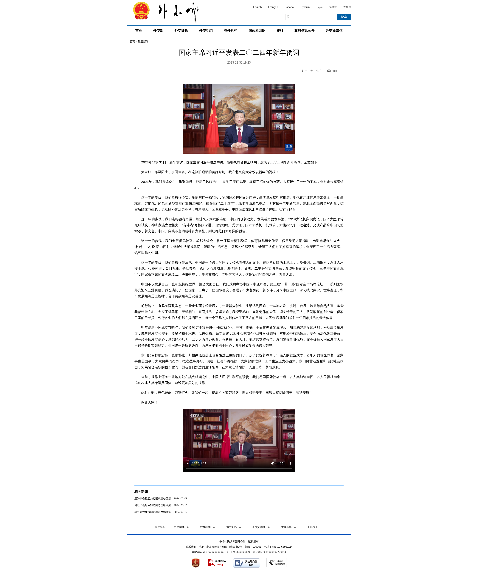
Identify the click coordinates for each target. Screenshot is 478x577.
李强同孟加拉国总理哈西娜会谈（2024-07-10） (162, 511)
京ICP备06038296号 (238, 551)
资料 (280, 30)
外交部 (158, 30)
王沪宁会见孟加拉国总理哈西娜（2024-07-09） (162, 498)
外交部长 (181, 30)
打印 (334, 70)
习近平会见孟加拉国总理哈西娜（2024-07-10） (162, 505)
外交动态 (206, 30)
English (257, 6)
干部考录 (312, 527)
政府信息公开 (304, 30)
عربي (320, 6)
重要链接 (286, 527)
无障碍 (333, 6)
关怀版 (347, 6)
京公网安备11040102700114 (269, 551)
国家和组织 (257, 30)
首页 (138, 30)
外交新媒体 (334, 30)
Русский (305, 6)
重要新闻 (143, 41)
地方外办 (231, 527)
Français (273, 6)
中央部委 (179, 527)
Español (289, 6)
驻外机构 (230, 30)
